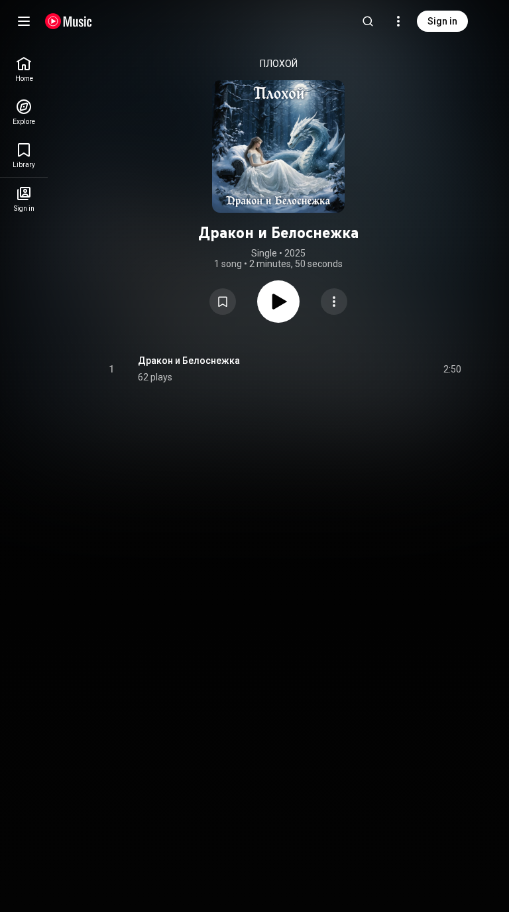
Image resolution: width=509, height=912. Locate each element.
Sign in (442, 21)
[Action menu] (334, 301)
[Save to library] (223, 302)
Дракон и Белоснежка (189, 360)
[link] (23, 69)
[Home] (68, 21)
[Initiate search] (367, 21)
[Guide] (24, 21)
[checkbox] (452, 369)
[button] (222, 301)
